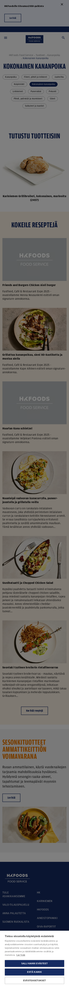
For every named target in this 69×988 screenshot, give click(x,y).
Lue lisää (20, 955)
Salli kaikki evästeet (34, 963)
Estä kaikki (34, 972)
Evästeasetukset (34, 980)
